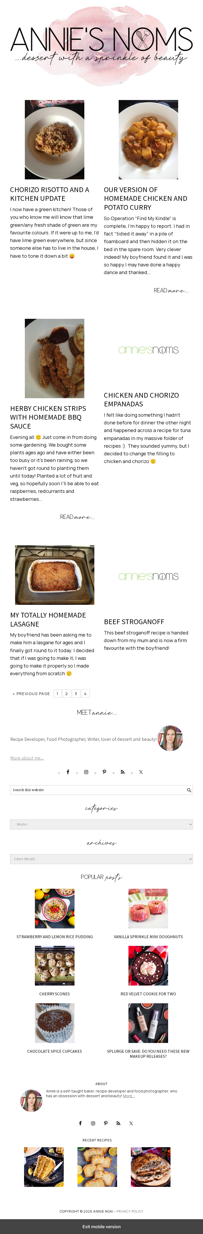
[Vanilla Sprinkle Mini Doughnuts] (148, 908)
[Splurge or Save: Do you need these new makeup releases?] (148, 1023)
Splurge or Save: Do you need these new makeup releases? (148, 1054)
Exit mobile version (101, 1226)
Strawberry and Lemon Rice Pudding (55, 936)
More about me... (27, 758)
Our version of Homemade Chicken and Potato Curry (145, 198)
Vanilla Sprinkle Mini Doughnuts (148, 936)
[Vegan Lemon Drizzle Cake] (97, 1167)
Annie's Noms (101, 43)
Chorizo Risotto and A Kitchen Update (49, 194)
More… (129, 1095)
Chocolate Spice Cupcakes (54, 1051)
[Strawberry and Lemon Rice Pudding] (54, 908)
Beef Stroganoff (134, 621)
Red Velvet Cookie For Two (148, 993)
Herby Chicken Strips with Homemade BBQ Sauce (48, 417)
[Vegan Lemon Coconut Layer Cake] (44, 1167)
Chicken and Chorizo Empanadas (141, 399)
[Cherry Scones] (54, 966)
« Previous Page (31, 693)
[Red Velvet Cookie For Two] (148, 966)
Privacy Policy (130, 1211)
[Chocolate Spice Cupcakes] (54, 1023)
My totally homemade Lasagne (48, 619)
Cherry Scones (54, 993)
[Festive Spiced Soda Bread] (150, 1167)
